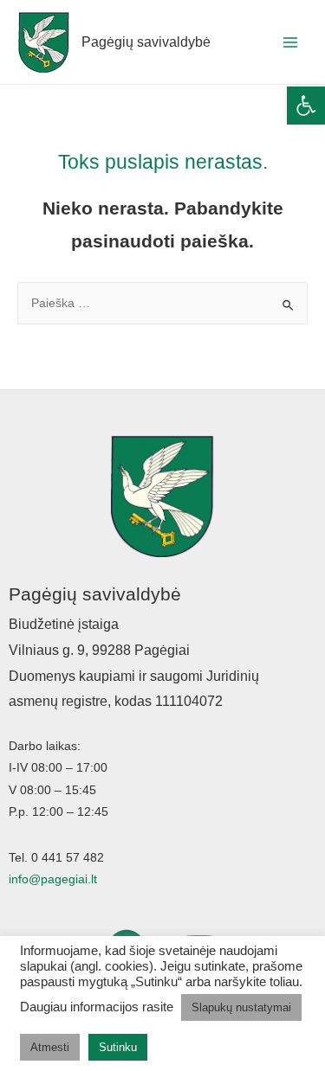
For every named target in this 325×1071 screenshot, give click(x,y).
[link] (306, 106)
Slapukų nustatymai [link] (241, 1007)
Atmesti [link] (49, 1047)
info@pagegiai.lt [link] (53, 879)
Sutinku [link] (118, 1047)
